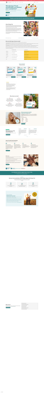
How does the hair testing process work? (25, 304)
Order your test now (8, 307)
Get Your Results (7, 12)
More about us (7, 164)
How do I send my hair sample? (24, 305)
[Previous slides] (17, 132)
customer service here (13, 306)
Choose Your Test (7, 150)
